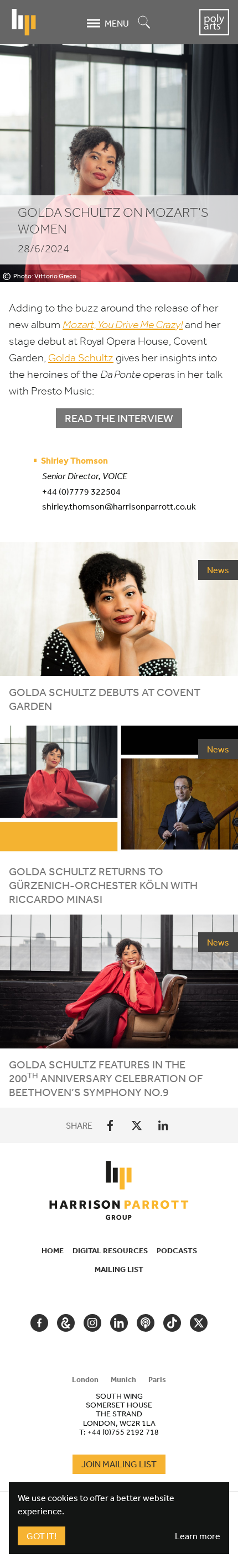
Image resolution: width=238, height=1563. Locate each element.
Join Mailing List (119, 1463)
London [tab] (85, 1379)
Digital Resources (110, 1250)
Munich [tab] (123, 1379)
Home (53, 1250)
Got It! (41, 1535)
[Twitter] (137, 1125)
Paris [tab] (157, 1379)
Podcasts (177, 1250)
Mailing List (119, 1269)
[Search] (144, 22)
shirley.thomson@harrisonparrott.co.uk (119, 506)
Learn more (197, 1536)
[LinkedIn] (163, 1125)
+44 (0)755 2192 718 (123, 1432)
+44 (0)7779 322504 (81, 491)
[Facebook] (110, 1125)
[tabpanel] (119, 1413)
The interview (119, 418)
